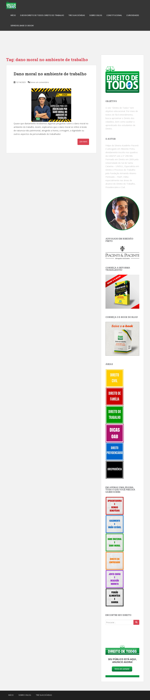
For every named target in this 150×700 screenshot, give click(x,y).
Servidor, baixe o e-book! (22, 25)
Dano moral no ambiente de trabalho (50, 74)
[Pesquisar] (136, 622)
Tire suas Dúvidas (76, 15)
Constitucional (114, 15)
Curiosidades (132, 15)
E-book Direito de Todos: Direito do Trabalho (42, 15)
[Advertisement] (75, 41)
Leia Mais (83, 141)
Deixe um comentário (39, 82)
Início (13, 15)
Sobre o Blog (95, 15)
